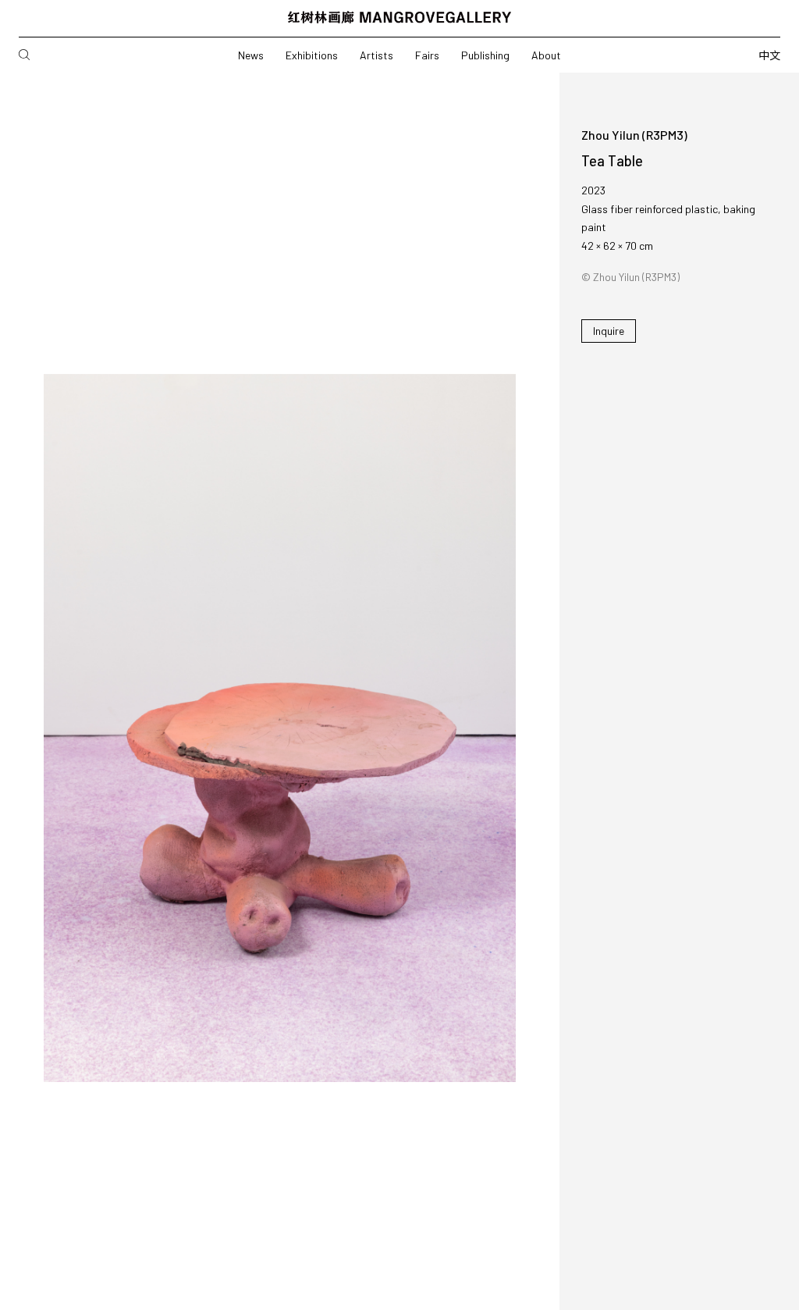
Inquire (608, 330)
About (546, 55)
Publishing (485, 55)
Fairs (427, 55)
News (251, 55)
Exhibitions (312, 55)
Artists (376, 55)
